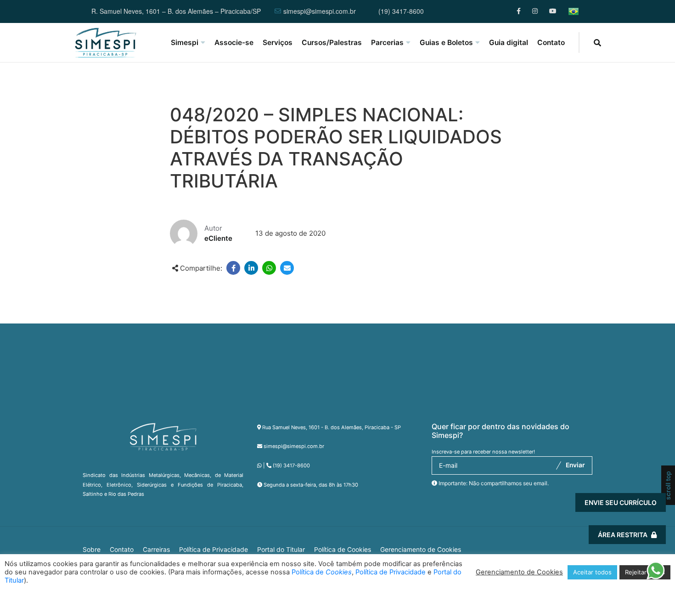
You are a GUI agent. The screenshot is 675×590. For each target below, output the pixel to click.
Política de (322, 572)
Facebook (520, 11)
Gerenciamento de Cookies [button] (420, 549)
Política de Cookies (342, 549)
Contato (551, 42)
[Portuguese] (573, 11)
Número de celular (508, 467)
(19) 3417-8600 (401, 11)
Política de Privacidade (213, 549)
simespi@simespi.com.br (319, 11)
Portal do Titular (281, 549)
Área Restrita (622, 535)
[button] (655, 574)
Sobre (92, 549)
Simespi (184, 42)
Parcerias (387, 42)
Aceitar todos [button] (592, 572)
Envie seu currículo (621, 502)
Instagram (535, 11)
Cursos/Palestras (332, 42)
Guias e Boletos (446, 42)
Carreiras (156, 549)
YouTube (552, 11)
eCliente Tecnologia (587, 535)
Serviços (277, 42)
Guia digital (508, 42)
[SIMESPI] (105, 42)
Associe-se (233, 42)
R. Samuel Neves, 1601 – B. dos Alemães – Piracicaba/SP (176, 11)
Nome (488, 416)
